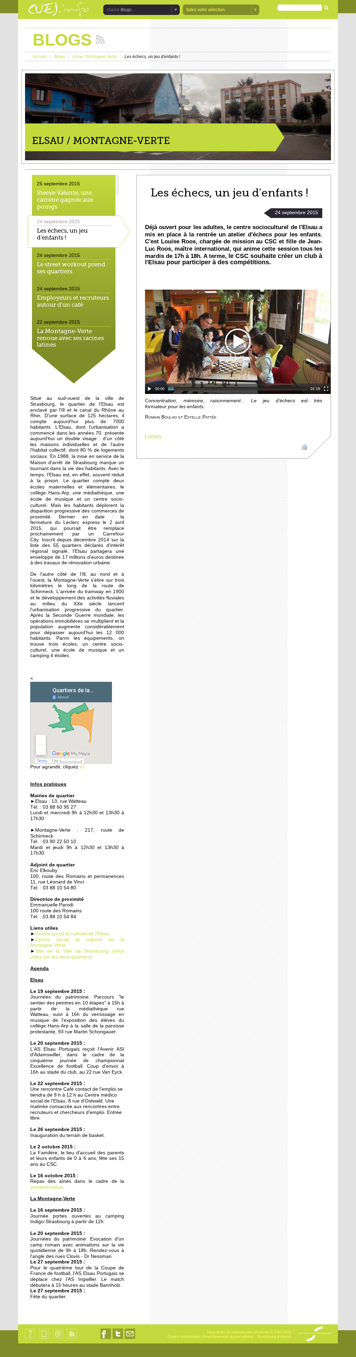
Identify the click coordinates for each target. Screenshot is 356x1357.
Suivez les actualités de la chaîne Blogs (100, 39)
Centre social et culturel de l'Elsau (72, 933)
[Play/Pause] (149, 388)
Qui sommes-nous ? (30, 1338)
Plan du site (44, 1338)
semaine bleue (46, 1187)
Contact (58, 1338)
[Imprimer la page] (304, 447)
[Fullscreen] (326, 388)
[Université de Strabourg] (315, 1334)
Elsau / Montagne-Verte (95, 56)
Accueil (40, 56)
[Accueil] (58, 10)
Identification (72, 1338)
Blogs (59, 56)
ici (81, 766)
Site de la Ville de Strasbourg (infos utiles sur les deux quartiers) (77, 954)
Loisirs (153, 436)
